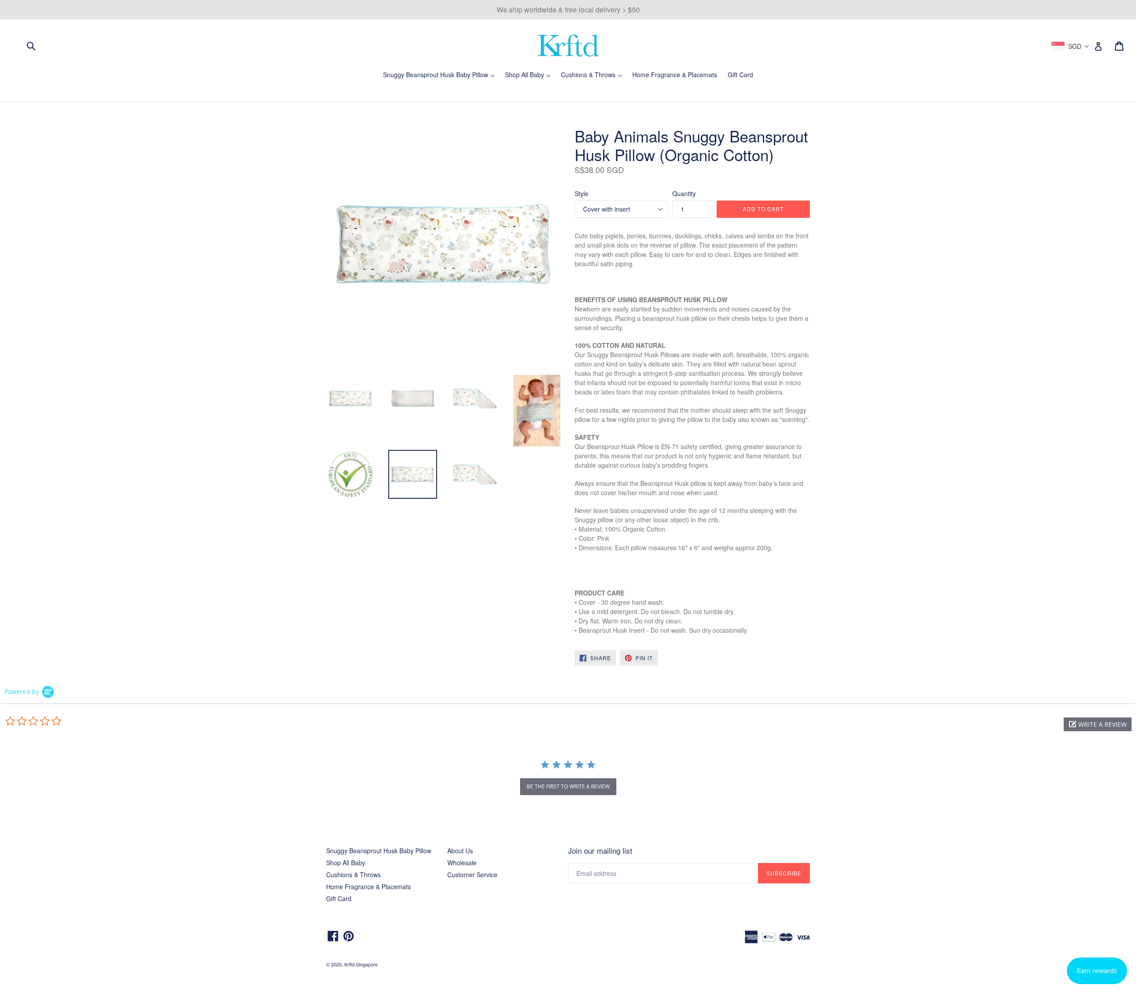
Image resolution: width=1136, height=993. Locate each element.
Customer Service (472, 874)
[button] (1098, 724)
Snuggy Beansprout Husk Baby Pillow (441, 74)
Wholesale (462, 862)
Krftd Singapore (361, 964)
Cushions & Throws (593, 74)
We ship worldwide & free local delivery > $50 (568, 9)
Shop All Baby (530, 74)
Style (581, 193)
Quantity (684, 193)
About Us (460, 850)
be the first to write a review (568, 786)
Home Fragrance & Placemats (674, 74)
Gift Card (740, 74)
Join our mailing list (600, 850)
